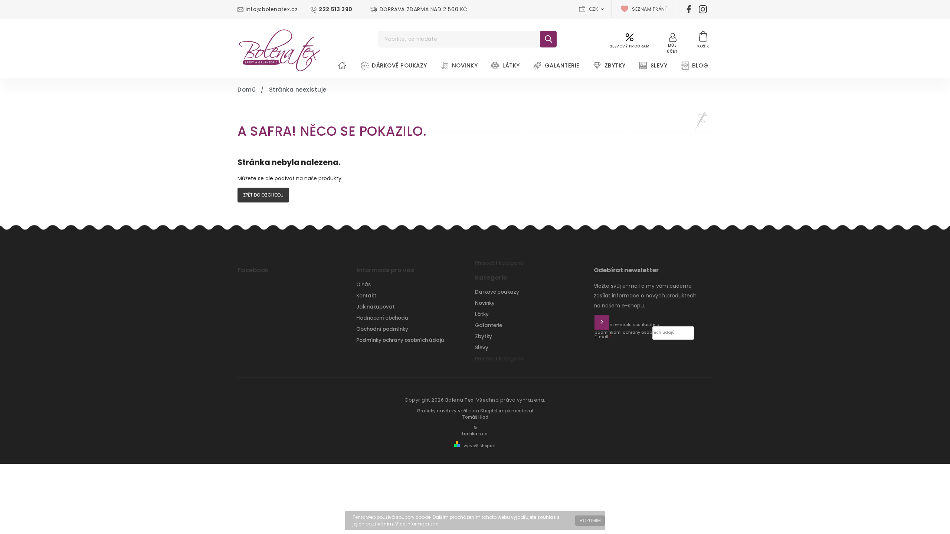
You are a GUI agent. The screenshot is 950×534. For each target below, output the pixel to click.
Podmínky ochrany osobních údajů (400, 340)
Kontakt (366, 295)
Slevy (481, 347)
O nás (363, 284)
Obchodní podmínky (382, 329)
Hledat (548, 39)
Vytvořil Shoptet (479, 446)
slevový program (630, 46)
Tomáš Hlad (475, 417)
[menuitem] (342, 65)
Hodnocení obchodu (382, 318)
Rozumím (590, 520)
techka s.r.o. (475, 434)
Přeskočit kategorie (499, 263)
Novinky (485, 303)
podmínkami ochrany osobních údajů (634, 332)
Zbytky (483, 336)
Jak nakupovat (375, 306)
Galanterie (488, 325)
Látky (482, 314)
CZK (594, 9)
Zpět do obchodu (263, 195)
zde (434, 524)
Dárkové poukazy (497, 292)
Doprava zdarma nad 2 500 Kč (424, 9)
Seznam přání (649, 9)
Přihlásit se (601, 322)
